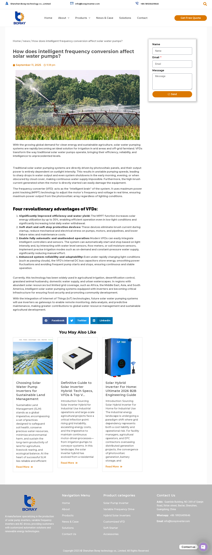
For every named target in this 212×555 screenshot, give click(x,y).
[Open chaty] (203, 547)
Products (81, 17)
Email (156, 57)
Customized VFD (114, 521)
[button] (55, 320)
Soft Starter (110, 527)
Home (48, 17)
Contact (142, 17)
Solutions (125, 17)
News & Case (104, 17)
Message (158, 70)
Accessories (111, 534)
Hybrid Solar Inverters (117, 515)
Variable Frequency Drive (118, 509)
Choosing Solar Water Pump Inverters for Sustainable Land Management (30, 391)
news (26, 41)
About (62, 17)
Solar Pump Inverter (116, 503)
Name (156, 44)
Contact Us (69, 534)
